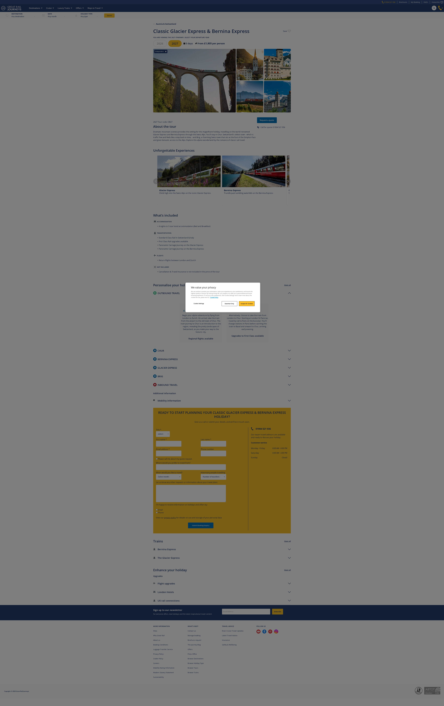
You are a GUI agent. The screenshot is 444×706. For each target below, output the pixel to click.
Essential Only (229, 303)
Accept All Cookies (247, 303)
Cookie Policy (214, 297)
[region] (222, 297)
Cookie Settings (199, 303)
